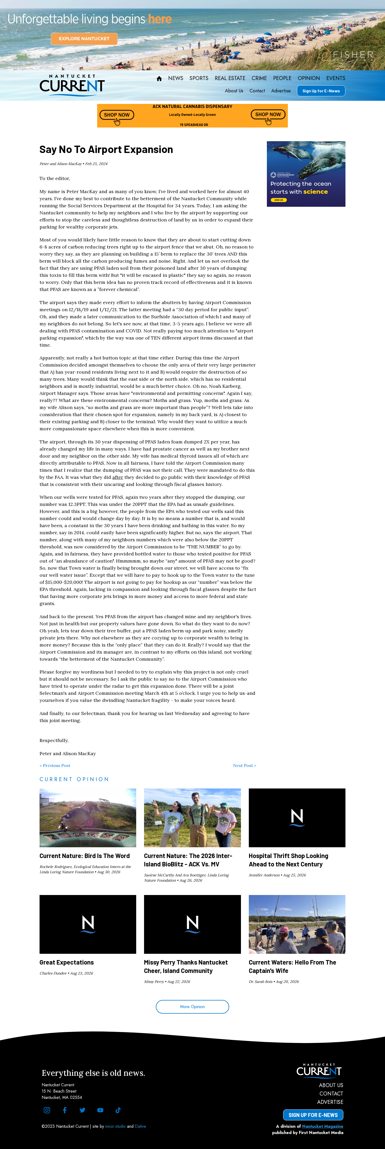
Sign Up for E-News (321, 90)
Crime (259, 78)
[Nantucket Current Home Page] (72, 86)
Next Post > (244, 765)
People (282, 78)
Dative (140, 1126)
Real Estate (230, 78)
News (175, 78)
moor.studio (116, 1126)
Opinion (309, 78)
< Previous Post (55, 765)
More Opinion (192, 1007)
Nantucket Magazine (322, 1126)
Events (335, 78)
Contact (257, 90)
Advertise (281, 90)
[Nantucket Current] (313, 1071)
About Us (234, 90)
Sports (199, 78)
